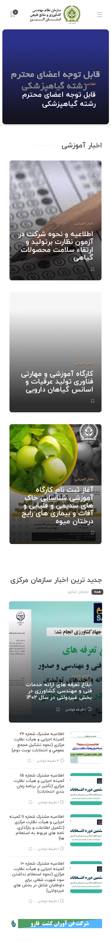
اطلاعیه (90, 84)
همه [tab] (97, 591)
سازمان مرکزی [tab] (78, 591)
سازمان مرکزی (82, 675)
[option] (55, 76)
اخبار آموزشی (84, 223)
